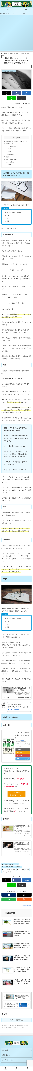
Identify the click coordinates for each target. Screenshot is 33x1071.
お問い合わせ (6, 1055)
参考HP (10, 164)
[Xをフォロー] (24, 895)
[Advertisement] (16, 33)
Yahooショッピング (23, 759)
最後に (8, 157)
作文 (28, 869)
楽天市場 (19, 755)
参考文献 (11, 162)
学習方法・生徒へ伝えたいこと (11, 864)
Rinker (22, 740)
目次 (14, 138)
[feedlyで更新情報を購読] (8, 899)
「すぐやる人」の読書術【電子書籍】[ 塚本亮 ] (22, 735)
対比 (9, 151)
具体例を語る (12, 146)
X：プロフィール (13, 709)
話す (11, 872)
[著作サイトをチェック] (8, 895)
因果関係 (11, 154)
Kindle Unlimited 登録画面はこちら (16, 793)
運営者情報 (5, 1050)
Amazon (19, 752)
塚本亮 (5, 872)
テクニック (21, 869)
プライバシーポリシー (8, 1060)
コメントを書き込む (16, 1020)
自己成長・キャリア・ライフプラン (12, 866)
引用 (9, 149)
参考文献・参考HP (11, 159)
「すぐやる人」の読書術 (9, 869)
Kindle (19, 749)
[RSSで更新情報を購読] (24, 899)
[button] (21, 98)
